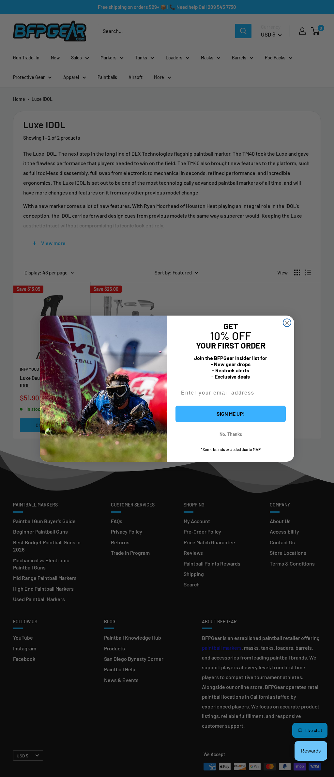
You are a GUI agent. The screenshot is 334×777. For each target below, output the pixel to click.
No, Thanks (231, 434)
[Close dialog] (287, 323)
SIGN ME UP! (231, 414)
